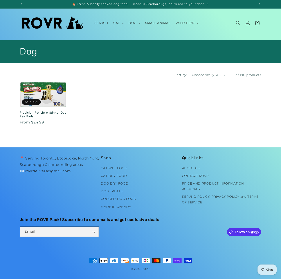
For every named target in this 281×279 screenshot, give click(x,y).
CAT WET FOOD (114, 168)
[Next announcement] (260, 4)
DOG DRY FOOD (114, 183)
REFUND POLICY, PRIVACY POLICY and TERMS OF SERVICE (220, 199)
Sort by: (181, 75)
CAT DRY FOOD (114, 176)
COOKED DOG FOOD (118, 199)
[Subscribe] (94, 232)
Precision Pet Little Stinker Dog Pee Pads (43, 114)
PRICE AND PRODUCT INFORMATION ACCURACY (213, 186)
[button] (118, 22)
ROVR (146, 268)
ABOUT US (191, 168)
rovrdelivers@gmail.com (48, 171)
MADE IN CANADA (116, 206)
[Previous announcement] (21, 4)
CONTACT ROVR (195, 176)
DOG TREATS (111, 191)
